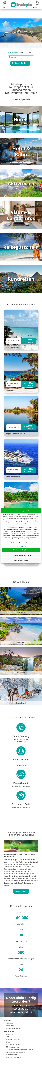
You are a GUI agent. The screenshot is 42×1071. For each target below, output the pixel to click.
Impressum (9, 1029)
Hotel (21, 47)
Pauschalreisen (13, 47)
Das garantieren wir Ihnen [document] (21, 712)
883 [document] (30, 507)
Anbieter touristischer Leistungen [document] (21, 953)
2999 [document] (30, 421)
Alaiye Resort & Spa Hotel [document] (13, 336)
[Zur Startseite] (21, 4)
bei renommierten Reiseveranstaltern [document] (21, 759)
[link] (21, 325)
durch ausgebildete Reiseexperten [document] (21, 736)
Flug (29, 47)
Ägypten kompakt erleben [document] (15, 428)
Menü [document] (5, 7)
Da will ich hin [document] (21, 577)
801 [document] (30, 378)
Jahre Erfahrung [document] (21, 971)
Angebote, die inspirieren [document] (21, 299)
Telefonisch (9, 1018)
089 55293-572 (21, 1004)
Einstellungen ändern (21, 560)
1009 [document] (30, 335)
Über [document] (21, 925)
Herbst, (21, 25)
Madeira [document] (21, 607)
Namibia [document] (21, 668)
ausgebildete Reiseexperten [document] (21, 936)
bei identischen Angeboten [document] (21, 802)
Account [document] (36, 7)
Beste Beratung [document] (21, 731)
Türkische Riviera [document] (12, 342)
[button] (5, 5)
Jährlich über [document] (21, 907)
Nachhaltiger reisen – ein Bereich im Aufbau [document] (19, 851)
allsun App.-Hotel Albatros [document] (12, 379)
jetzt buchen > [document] (28, 337)
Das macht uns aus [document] (21, 901)
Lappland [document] (21, 698)
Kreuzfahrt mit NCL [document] (13, 471)
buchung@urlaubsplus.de (21, 1007)
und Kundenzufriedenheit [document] (21, 781)
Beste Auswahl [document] (21, 754)
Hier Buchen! (21, 33)
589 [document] (30, 464)
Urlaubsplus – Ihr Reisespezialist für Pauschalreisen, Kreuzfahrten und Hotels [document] (21, 83)
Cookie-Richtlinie (21, 546)
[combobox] (22, 52)
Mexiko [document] (21, 637)
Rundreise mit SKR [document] (13, 422)
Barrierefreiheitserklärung (14, 1052)
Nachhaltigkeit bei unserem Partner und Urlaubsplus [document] (21, 828)
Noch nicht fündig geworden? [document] (21, 994)
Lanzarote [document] (10, 385)
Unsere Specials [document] (21, 94)
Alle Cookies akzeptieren (21, 550)
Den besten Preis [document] (21, 799)
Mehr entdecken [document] (21, 886)
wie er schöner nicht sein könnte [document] (21, 29)
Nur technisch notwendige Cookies (21, 555)
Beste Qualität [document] (21, 778)
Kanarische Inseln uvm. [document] (12, 465)
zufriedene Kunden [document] (21, 919)
